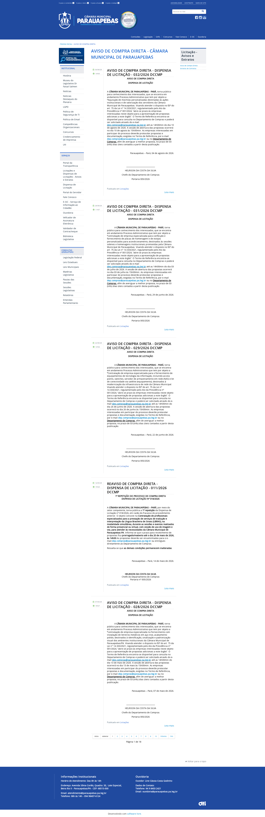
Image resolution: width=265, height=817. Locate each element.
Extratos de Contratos (188, 69)
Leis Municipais (71, 266)
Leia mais (169, 192)
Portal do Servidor (72, 192)
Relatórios (68, 295)
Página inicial (66, 44)
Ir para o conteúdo (66, 3)
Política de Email (71, 119)
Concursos (167, 37)
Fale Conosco (181, 37)
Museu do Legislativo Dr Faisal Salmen (70, 83)
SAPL (158, 37)
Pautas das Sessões (68, 281)
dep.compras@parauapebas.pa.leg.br (126, 124)
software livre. (134, 813)
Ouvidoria (202, 37)
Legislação (148, 37)
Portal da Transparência (70, 164)
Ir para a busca (97, 3)
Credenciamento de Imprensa (71, 138)
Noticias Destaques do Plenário (70, 99)
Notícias (67, 91)
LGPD (65, 106)
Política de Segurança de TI (71, 113)
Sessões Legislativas (69, 289)
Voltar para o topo (196, 761)
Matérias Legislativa (68, 273)
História (67, 75)
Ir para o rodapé (112, 3)
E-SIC (192, 37)
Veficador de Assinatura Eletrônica (69, 220)
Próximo (164, 736)
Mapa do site (201, 3)
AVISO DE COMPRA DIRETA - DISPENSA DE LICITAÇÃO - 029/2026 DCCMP (139, 345)
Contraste (188, 3)
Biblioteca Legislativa (68, 238)
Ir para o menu (82, 3)
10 (156, 736)
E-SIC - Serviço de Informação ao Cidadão (72, 204)
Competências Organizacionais (71, 126)
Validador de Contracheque (70, 230)
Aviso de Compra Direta (189, 66)
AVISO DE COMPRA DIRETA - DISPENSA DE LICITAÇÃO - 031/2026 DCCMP (139, 208)
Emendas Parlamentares (70, 301)
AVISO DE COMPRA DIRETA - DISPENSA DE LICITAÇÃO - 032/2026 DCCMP (139, 72)
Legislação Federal (72, 257)
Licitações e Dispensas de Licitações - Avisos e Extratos (72, 175)
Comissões (135, 37)
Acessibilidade (176, 3)
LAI (64, 144)
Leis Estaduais (70, 262)
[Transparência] (71, 62)
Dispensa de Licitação (69, 186)
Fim (171, 736)
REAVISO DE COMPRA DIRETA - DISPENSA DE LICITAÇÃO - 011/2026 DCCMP (137, 487)
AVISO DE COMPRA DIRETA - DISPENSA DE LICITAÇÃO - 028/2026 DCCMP (139, 604)
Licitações (124, 189)
